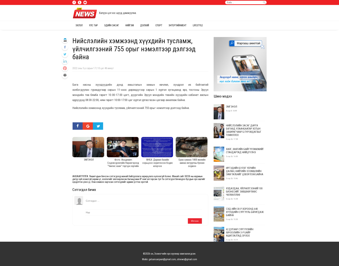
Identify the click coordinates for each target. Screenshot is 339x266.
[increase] (65, 61)
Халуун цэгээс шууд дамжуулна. (117, 13)
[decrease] (65, 68)
